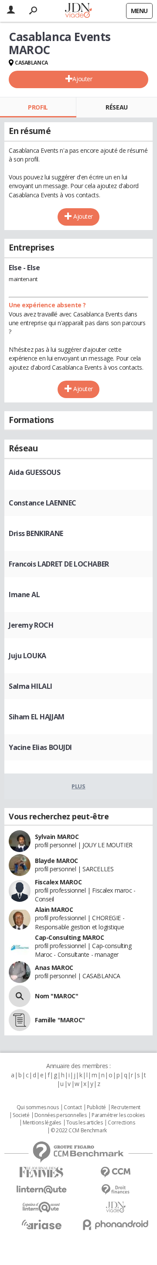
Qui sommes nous (38, 1107)
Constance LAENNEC (42, 503)
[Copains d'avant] (41, 1207)
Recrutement (125, 1107)
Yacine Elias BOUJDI (40, 747)
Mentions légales (42, 1123)
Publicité (96, 1107)
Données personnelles (60, 1115)
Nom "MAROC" (56, 996)
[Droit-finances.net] (115, 1189)
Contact (73, 1107)
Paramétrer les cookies (118, 1115)
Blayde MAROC (56, 860)
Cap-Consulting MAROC (69, 937)
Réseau (116, 107)
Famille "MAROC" (60, 1020)
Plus (78, 786)
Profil (38, 107)
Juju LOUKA (27, 655)
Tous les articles (84, 1123)
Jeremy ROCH (31, 625)
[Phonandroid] (115, 1224)
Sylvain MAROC (57, 836)
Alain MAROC (54, 909)
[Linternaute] (41, 1190)
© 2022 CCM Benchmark (79, 1131)
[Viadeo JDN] (115, 1207)
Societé (21, 1115)
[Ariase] (41, 1224)
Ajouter (82, 79)
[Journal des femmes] (41, 1172)
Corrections (121, 1123)
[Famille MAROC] (20, 1020)
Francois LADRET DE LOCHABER (59, 564)
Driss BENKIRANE (36, 533)
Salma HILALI (30, 686)
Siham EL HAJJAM (37, 717)
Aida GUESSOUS (35, 472)
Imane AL (24, 594)
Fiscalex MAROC (58, 882)
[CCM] (115, 1172)
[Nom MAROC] (20, 996)
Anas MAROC (54, 967)
